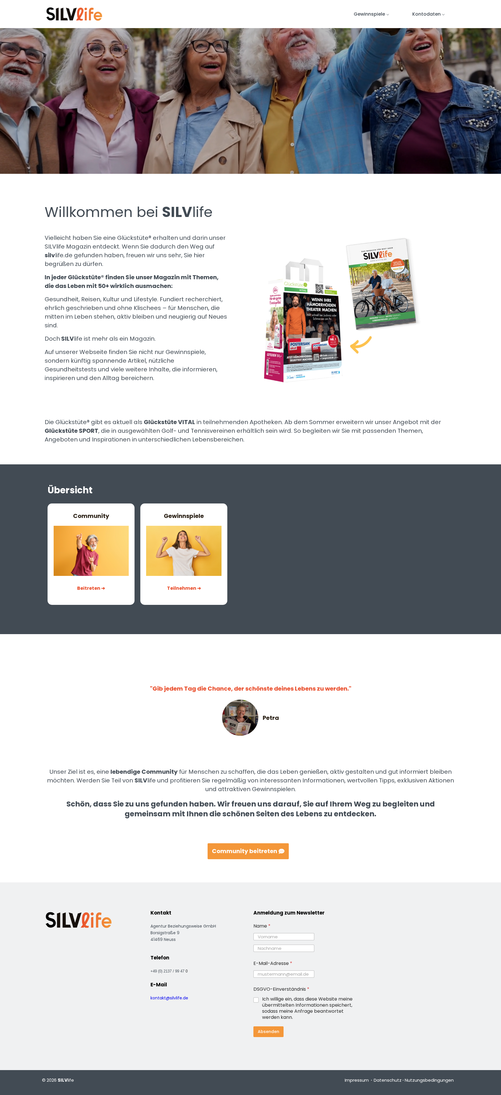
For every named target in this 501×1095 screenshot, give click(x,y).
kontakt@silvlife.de (169, 998)
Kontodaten (426, 14)
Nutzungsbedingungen (429, 1080)
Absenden (268, 1031)
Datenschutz (388, 1080)
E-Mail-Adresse (272, 963)
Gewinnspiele (369, 14)
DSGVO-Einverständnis (281, 989)
